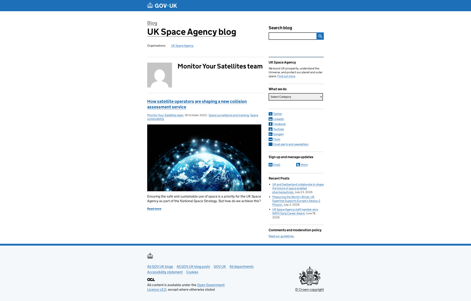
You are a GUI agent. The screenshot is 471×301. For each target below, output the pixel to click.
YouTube (278, 129)
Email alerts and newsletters (291, 144)
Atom (304, 164)
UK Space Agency (182, 45)
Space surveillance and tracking (229, 115)
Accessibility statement (165, 272)
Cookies (192, 272)
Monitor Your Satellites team (165, 115)
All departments (241, 266)
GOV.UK (220, 266)
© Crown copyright (309, 289)
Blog (152, 23)
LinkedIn (278, 119)
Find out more (286, 76)
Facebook (279, 124)
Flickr (276, 139)
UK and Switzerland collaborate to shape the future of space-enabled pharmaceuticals (298, 188)
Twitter (277, 114)
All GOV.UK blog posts (193, 266)
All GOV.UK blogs (160, 266)
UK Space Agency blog (191, 31)
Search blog (280, 27)
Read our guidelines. (281, 236)
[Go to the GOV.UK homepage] (162, 5)
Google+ (278, 134)
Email (276, 164)
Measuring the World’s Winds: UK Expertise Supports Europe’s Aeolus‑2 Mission (296, 200)
